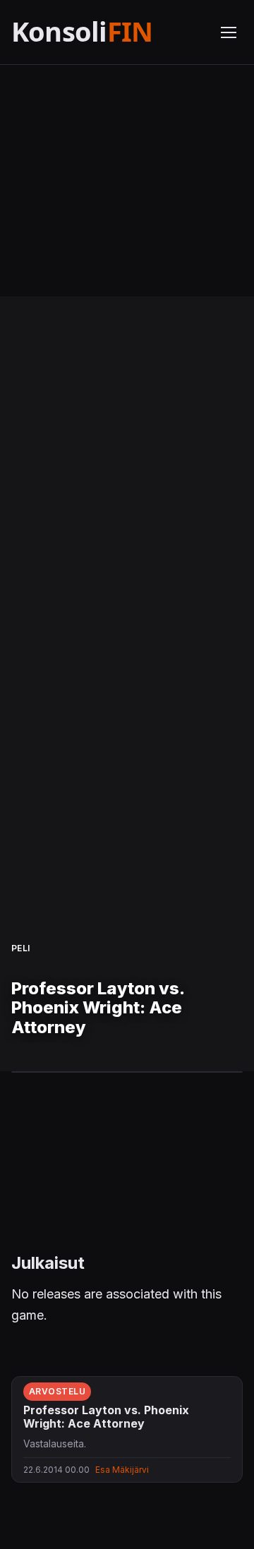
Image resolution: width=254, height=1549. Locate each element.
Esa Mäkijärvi (122, 1469)
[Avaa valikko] (228, 32)
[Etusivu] (107, 32)
